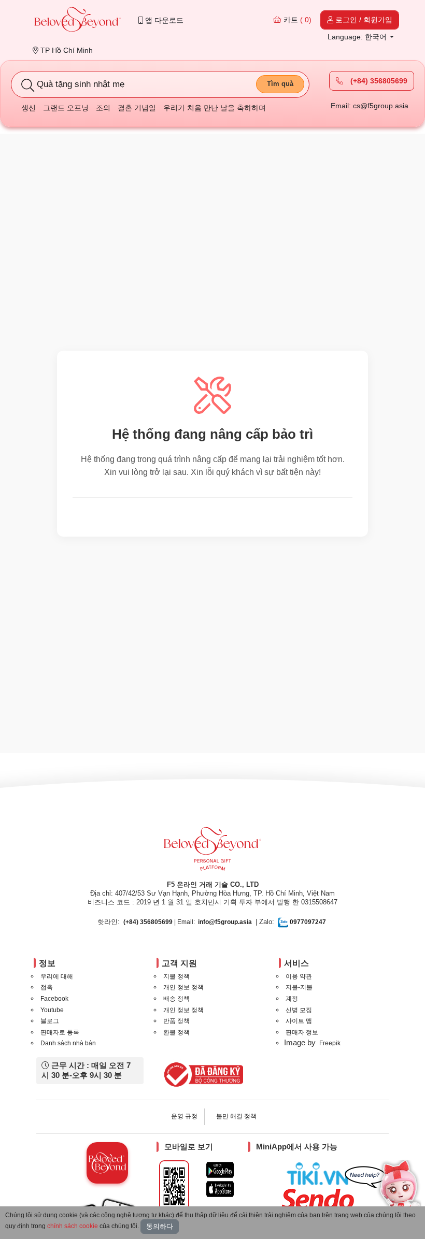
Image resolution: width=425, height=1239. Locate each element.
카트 (296, 20)
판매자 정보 (302, 1032)
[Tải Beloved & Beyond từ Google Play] (220, 1169)
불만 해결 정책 (236, 1116)
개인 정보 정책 (183, 987)
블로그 (49, 1021)
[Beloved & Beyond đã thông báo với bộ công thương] (202, 1074)
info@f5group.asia (225, 922)
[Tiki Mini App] (320, 1173)
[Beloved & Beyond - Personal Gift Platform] (212, 852)
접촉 (46, 987)
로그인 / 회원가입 (362, 20)
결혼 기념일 (137, 108)
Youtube (52, 1010)
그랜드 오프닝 (66, 108)
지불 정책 (176, 976)
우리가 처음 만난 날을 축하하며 (214, 108)
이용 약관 (299, 976)
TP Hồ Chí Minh (65, 50)
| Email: (159, 922)
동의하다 (159, 1226)
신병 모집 (299, 1010)
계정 (292, 998)
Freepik (330, 1043)
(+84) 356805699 (377, 81)
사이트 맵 (299, 1021)
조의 (103, 108)
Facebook (54, 998)
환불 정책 (176, 1032)
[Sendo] (320, 1199)
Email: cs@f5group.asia (369, 106)
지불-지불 (299, 987)
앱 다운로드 (163, 20)
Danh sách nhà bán (68, 1043)
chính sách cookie (72, 1226)
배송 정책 (176, 998)
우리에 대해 (56, 976)
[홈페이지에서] (78, 20)
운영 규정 (184, 1116)
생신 (28, 108)
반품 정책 (176, 1021)
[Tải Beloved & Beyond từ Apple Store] (220, 1189)
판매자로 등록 (59, 1032)
